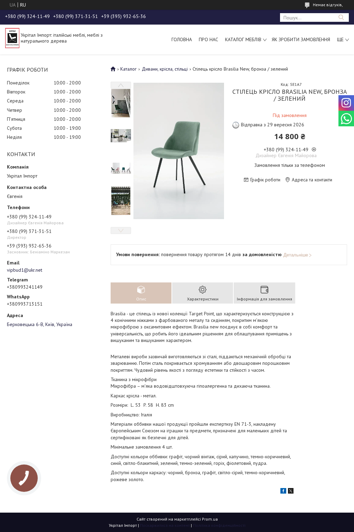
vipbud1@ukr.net (24, 270)
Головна (181, 39)
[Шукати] (341, 17)
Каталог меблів (243, 39)
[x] (291, 492)
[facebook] (283, 492)
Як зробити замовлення (301, 39)
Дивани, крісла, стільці (165, 68)
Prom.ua (210, 519)
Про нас (208, 39)
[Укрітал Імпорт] (12, 38)
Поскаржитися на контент (165, 525)
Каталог (128, 68)
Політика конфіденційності (219, 525)
